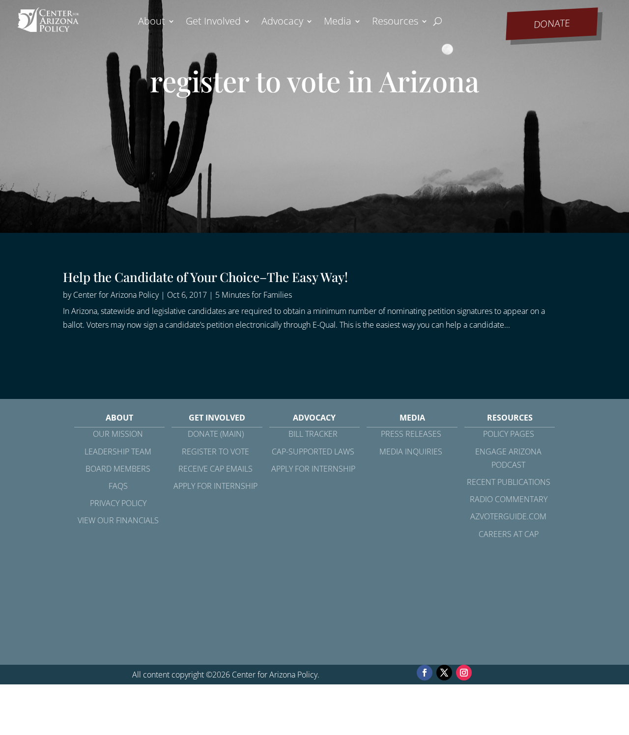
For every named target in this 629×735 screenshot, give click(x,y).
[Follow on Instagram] (464, 672)
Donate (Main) (216, 433)
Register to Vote (215, 451)
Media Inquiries (410, 451)
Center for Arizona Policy (116, 294)
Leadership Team (118, 451)
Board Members (118, 468)
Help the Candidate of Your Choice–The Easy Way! (205, 276)
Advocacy (282, 23)
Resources (395, 23)
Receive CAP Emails (215, 468)
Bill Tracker (313, 433)
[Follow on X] (444, 672)
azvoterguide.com (508, 516)
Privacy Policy (118, 503)
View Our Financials (118, 520)
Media (337, 23)
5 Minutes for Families (253, 294)
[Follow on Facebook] (424, 672)
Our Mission (118, 433)
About (151, 23)
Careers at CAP (509, 534)
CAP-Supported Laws (313, 451)
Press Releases (411, 433)
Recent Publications (508, 482)
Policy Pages (508, 433)
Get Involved (213, 23)
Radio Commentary (508, 499)
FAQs (118, 486)
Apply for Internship (215, 486)
